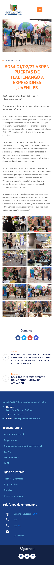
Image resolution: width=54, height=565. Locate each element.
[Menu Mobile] (39, 9)
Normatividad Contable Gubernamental (23, 446)
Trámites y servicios (13, 478)
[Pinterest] (30, 337)
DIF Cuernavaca (11, 457)
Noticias (8, 490)
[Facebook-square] (21, 556)
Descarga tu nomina (13, 496)
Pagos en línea (11, 484)
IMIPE (6, 463)
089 (35, 513)
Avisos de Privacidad (14, 434)
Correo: (23, 418)
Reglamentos (10, 440)
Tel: (14, 414)
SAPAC (7, 452)
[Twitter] (23, 337)
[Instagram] (33, 556)
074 (19, 519)
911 (19, 525)
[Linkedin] (36, 337)
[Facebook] (17, 337)
